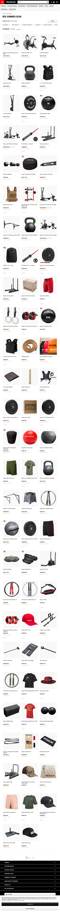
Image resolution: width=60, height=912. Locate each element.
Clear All (18, 29)
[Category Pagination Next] (33, 857)
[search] (33, 2)
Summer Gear (9, 13)
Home (3, 13)
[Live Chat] (51, 2)
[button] (47, 2)
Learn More (21, 900)
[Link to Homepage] (11, 2)
